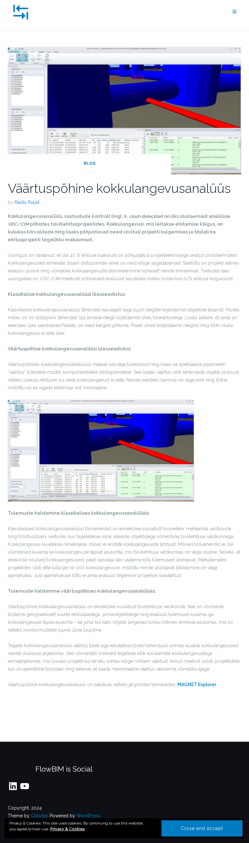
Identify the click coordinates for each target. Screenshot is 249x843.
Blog (90, 163)
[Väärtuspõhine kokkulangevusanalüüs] (124, 110)
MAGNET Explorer (196, 684)
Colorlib (39, 815)
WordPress (89, 815)
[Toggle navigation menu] (234, 11)
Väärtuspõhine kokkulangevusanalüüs (119, 188)
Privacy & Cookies (67, 829)
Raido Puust (27, 202)
